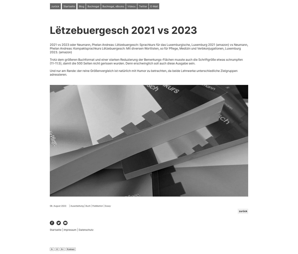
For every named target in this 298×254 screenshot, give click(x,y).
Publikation (97, 206)
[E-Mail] (65, 224)
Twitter (143, 6)
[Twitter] (58, 224)
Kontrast (70, 249)
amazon (222, 45)
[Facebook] (52, 224)
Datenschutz (86, 229)
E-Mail (154, 6)
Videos (131, 6)
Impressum (70, 229)
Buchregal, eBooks (113, 6)
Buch (88, 206)
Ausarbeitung (77, 206)
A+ (62, 249)
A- (52, 249)
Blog (81, 6)
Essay (108, 206)
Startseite (69, 6)
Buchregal (93, 6)
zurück (55, 6)
